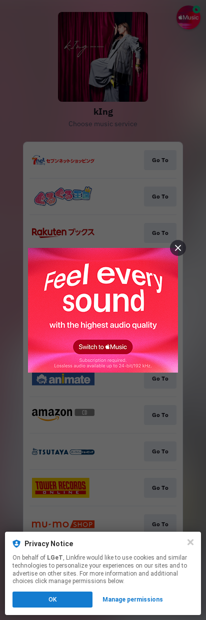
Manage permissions (132, 599)
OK (52, 599)
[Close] (190, 542)
